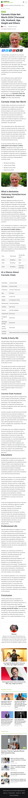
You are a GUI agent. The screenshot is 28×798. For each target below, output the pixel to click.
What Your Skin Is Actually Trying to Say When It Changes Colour (18, 760)
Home (3, 8)
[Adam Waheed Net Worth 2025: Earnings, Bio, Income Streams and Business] (21, 714)
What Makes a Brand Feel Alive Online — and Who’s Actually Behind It (18, 767)
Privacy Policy (12, 793)
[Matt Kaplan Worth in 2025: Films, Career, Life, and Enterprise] (7, 696)
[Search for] (23, 2)
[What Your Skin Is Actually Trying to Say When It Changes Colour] (5, 760)
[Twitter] (6, 50)
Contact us (18, 793)
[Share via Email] (17, 50)
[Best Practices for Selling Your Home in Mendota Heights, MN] (5, 781)
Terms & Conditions (14, 795)
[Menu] (26, 2)
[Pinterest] (13, 50)
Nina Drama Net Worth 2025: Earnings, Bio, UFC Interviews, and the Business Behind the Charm (21, 704)
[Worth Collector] (7, 2)
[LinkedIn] (10, 50)
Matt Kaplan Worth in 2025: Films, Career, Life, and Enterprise (6, 703)
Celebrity (8, 8)
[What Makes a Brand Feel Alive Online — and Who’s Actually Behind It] (5, 767)
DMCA (23, 793)
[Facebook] (2, 50)
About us (5, 793)
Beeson (4, 26)
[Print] (20, 50)
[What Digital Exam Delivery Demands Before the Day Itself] (5, 775)
